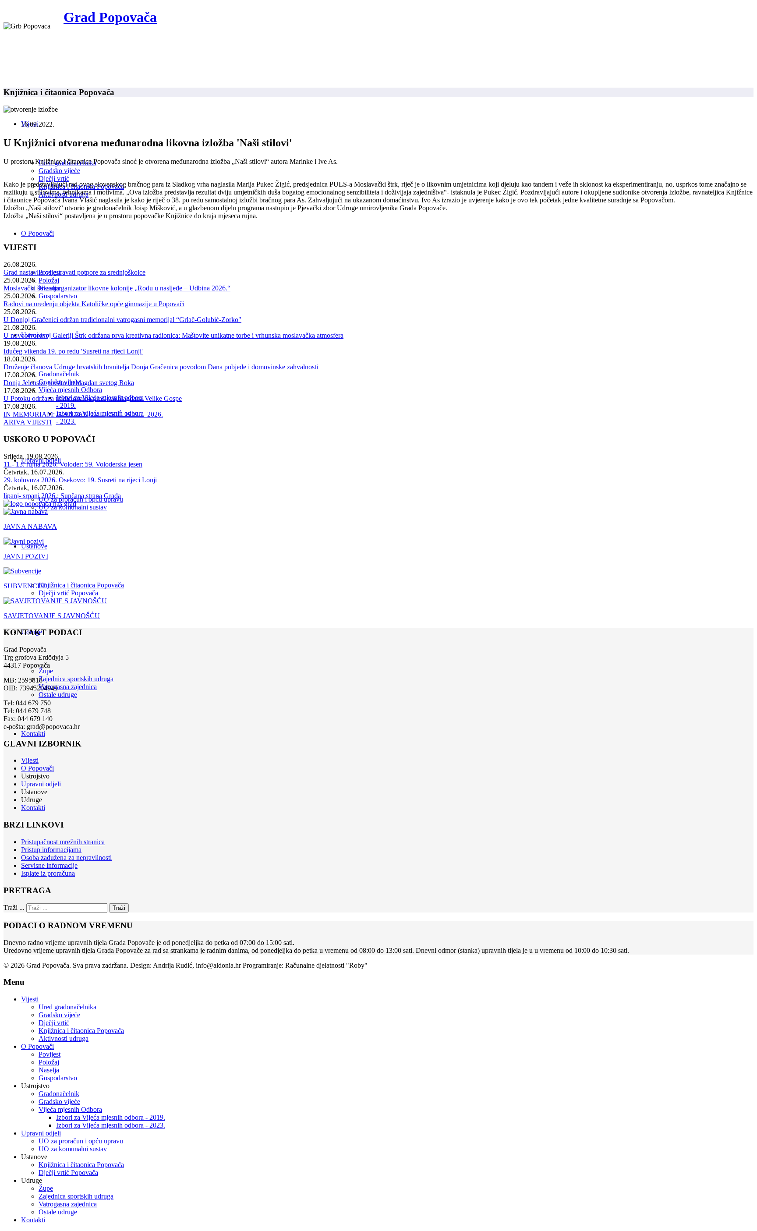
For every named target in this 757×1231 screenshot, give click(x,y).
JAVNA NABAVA (30, 526)
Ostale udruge (58, 694)
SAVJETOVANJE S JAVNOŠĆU (52, 615)
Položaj (49, 280)
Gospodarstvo (58, 296)
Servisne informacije (49, 865)
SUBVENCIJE (25, 586)
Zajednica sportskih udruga (76, 679)
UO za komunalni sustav (73, 1149)
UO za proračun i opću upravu (81, 1141)
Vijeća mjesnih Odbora (70, 389)
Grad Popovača (110, 17)
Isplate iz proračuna (48, 873)
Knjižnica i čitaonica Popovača (81, 585)
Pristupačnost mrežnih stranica (63, 841)
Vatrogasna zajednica (68, 686)
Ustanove (34, 546)
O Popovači (37, 233)
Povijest (49, 1054)
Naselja (49, 1070)
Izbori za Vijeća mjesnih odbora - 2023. (110, 1125)
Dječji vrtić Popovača (68, 593)
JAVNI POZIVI (26, 556)
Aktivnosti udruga (63, 1038)
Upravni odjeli (41, 784)
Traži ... (14, 907)
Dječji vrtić (54, 178)
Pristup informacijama (51, 849)
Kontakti (33, 733)
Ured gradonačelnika (67, 1007)
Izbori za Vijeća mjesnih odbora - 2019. (110, 1117)
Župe (46, 671)
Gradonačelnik (59, 374)
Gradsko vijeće (59, 170)
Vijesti (30, 760)
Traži (119, 908)
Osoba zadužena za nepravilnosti (66, 857)
